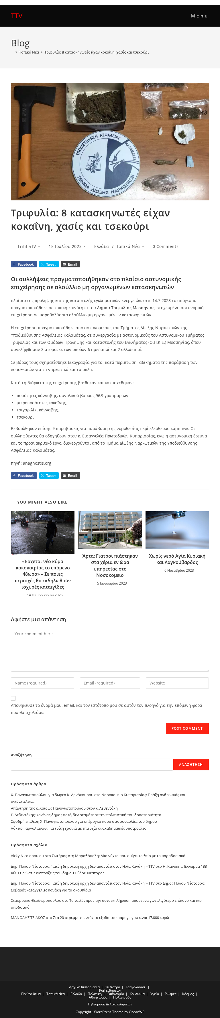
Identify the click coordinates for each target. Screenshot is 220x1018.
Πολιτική (95, 993)
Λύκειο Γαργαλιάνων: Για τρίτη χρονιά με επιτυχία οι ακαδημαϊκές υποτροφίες (78, 828)
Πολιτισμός (122, 997)
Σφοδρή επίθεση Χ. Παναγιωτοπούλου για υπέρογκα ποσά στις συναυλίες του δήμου (84, 821)
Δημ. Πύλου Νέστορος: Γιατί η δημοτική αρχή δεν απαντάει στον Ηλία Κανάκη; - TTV (83, 866)
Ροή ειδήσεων (110, 990)
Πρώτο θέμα (31, 993)
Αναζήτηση (21, 754)
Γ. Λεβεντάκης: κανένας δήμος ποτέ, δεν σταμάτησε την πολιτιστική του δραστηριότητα (86, 814)
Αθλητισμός (98, 997)
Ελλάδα (101, 246)
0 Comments (165, 246)
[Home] (12, 52)
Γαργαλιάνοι (135, 987)
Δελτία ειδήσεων (119, 1004)
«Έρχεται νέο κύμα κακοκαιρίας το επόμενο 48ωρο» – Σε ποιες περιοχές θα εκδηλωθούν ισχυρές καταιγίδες (43, 574)
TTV (16, 15)
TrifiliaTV (26, 246)
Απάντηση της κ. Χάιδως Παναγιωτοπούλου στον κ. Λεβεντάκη (64, 808)
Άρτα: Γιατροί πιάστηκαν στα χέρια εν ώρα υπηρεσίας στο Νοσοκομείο (110, 565)
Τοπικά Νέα (128, 246)
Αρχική (74, 987)
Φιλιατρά (112, 987)
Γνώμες (170, 993)
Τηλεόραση (96, 1004)
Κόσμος (188, 993)
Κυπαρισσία (90, 987)
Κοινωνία (137, 993)
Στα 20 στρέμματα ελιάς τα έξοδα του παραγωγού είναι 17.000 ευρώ (111, 917)
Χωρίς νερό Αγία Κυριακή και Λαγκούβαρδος (177, 559)
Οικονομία (115, 993)
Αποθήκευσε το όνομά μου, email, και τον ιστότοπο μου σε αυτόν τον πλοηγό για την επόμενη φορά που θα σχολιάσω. (106, 709)
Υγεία (154, 993)
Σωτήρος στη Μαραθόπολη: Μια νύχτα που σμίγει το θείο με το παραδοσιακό (118, 855)
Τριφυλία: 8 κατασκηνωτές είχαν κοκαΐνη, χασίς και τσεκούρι (96, 52)
